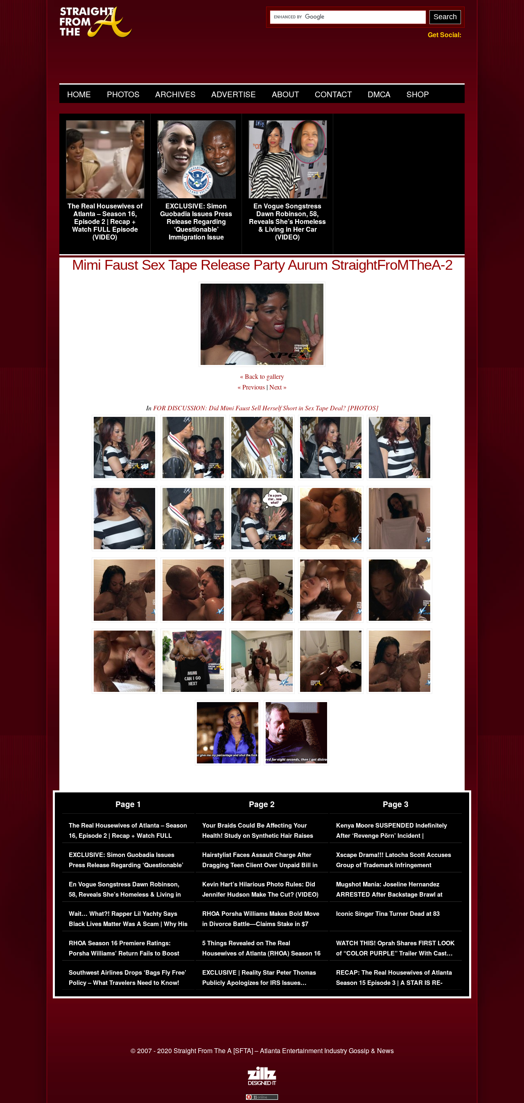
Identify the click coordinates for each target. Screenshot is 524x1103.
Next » (278, 387)
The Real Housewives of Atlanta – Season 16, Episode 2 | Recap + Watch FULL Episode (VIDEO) (105, 221)
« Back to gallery (262, 376)
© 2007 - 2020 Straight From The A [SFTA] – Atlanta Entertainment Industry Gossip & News (262, 1050)
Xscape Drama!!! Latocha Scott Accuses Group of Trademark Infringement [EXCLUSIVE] (393, 865)
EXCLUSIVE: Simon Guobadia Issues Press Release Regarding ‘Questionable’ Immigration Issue (196, 221)
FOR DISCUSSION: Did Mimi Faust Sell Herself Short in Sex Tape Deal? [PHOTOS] (265, 407)
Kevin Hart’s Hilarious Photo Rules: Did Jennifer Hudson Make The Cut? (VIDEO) (260, 889)
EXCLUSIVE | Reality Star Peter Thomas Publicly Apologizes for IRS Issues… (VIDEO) (259, 983)
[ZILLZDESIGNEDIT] (262, 1083)
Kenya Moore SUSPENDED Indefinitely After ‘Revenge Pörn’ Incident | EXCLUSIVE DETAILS (391, 835)
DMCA (379, 93)
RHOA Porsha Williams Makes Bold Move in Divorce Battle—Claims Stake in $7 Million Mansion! (260, 924)
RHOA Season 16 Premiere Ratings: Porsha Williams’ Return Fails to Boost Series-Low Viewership (124, 953)
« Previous (251, 387)
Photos (123, 93)
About (285, 93)
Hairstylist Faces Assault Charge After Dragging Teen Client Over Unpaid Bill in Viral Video (260, 865)
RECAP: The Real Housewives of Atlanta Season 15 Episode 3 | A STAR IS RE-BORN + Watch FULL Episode (394, 983)
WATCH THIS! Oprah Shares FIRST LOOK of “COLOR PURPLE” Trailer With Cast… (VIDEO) (395, 953)
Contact (333, 93)
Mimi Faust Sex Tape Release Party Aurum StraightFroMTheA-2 (262, 265)
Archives (175, 93)
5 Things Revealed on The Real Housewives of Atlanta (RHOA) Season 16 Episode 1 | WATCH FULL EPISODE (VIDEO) (261, 959)
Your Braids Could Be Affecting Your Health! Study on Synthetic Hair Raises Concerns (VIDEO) (257, 835)
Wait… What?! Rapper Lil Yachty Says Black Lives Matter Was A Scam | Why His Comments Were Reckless (128, 924)
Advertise (233, 93)
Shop (418, 93)
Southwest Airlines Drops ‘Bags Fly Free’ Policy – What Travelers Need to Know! (127, 977)
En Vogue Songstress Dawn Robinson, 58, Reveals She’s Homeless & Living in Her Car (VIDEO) (287, 221)
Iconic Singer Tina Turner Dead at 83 (388, 913)
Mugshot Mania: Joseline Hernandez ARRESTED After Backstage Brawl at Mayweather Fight (389, 894)
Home (79, 93)
